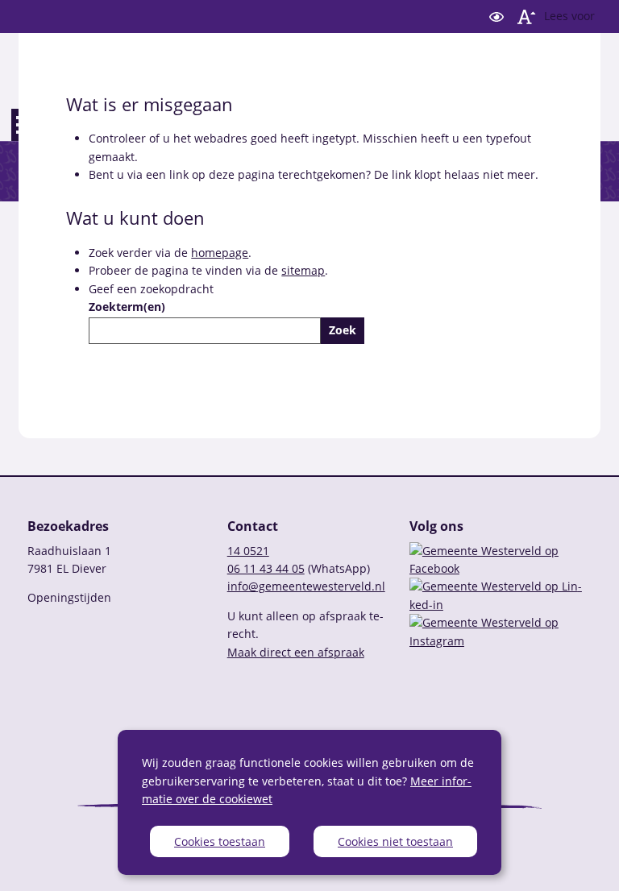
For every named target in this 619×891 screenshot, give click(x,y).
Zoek (342, 330)
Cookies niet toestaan (395, 841)
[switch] (496, 16)
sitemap (303, 270)
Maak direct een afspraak (295, 652)
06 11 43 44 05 (266, 568)
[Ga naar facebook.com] (500, 568)
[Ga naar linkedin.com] (500, 604)
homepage (219, 252)
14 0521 (248, 550)
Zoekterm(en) (127, 306)
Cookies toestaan (219, 841)
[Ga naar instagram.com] (500, 641)
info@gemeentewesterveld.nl (306, 586)
